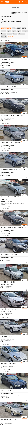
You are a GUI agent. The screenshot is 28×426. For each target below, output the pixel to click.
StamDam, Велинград (5, 65)
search (26, 2)
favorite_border (19, 2)
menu (2, 2)
